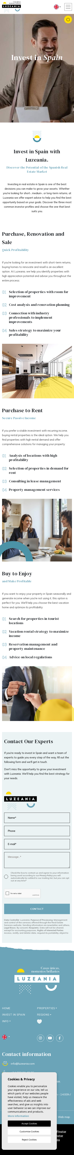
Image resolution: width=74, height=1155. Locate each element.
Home (6, 1008)
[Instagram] (40, 1038)
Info (5, 1021)
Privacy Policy (46, 875)
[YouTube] (50, 1038)
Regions (43, 1014)
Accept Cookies (29, 1123)
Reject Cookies (29, 1139)
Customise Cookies (29, 1131)
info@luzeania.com (23, 1063)
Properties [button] (46, 1008)
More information (18, 1116)
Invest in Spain (13, 1014)
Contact (37, 908)
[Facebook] (59, 1038)
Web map (64, 1117)
